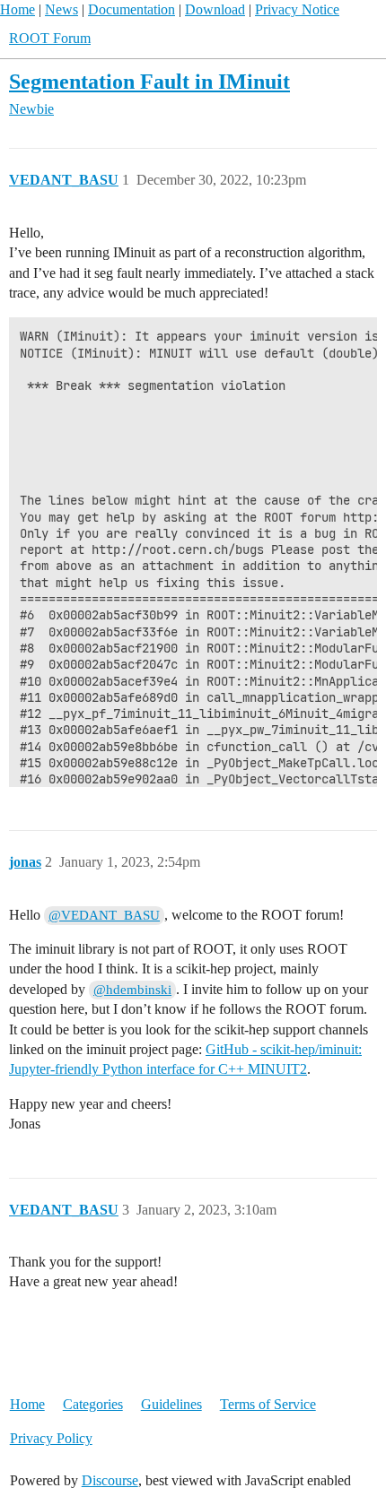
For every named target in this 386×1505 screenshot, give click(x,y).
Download (215, 9)
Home (17, 9)
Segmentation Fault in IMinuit (149, 81)
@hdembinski (132, 989)
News (61, 9)
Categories (93, 1404)
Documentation (131, 9)
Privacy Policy (51, 1438)
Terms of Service (268, 1404)
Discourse (110, 1480)
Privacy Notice (297, 9)
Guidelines (171, 1404)
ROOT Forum (50, 38)
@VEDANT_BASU (104, 915)
